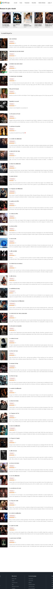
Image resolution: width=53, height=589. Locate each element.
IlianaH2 (25, 27)
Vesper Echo (36, 27)
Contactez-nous (14, 582)
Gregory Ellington (5, 27)
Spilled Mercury (47, 27)
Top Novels (31, 578)
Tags (13, 584)
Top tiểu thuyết (31, 586)
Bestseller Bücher (32, 584)
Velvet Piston (15, 27)
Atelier (13, 580)
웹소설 (30, 582)
